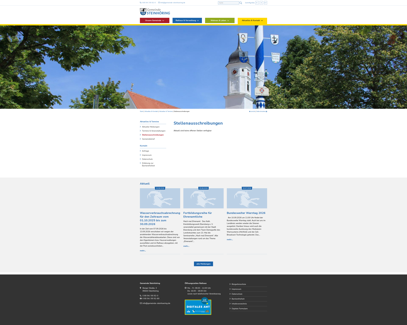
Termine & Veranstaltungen (153, 131)
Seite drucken (261, 111)
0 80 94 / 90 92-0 (148, 2)
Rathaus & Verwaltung (186, 20)
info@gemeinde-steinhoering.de (172, 2)
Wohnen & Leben (218, 20)
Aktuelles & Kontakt (251, 20)
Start (141, 111)
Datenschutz (147, 159)
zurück (252, 111)
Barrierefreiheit (238, 299)
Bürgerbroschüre (239, 284)
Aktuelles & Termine (165, 111)
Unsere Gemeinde (153, 20)
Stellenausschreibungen (153, 135)
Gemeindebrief (148, 139)
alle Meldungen (204, 264)
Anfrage (145, 151)
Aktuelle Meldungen (151, 127)
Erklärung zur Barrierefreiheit (148, 164)
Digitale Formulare (240, 308)
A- (257, 3)
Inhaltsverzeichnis (239, 303)
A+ (265, 3)
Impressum (147, 155)
